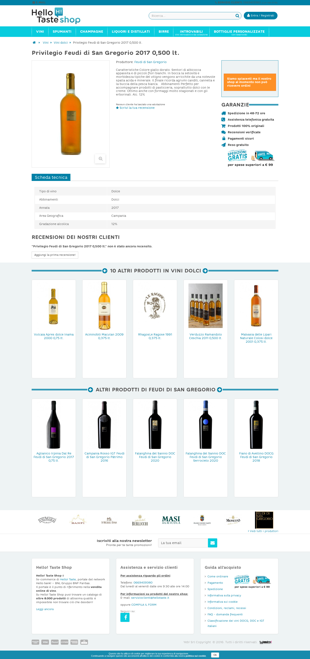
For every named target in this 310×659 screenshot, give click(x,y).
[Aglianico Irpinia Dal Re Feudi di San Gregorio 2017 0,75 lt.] (54, 424)
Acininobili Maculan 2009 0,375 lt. (104, 336)
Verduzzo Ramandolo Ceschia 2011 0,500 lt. (205, 336)
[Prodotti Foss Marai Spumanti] (47, 520)
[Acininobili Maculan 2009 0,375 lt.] (104, 305)
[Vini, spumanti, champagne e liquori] (34, 42)
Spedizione (215, 589)
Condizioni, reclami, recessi (227, 608)
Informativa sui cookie (223, 601)
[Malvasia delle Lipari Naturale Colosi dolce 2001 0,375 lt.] (256, 305)
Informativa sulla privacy (224, 595)
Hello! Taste (68, 579)
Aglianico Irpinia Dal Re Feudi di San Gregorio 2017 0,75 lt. (54, 457)
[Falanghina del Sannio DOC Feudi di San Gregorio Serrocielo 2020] (205, 424)
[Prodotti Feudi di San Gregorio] (264, 520)
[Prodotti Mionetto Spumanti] (233, 520)
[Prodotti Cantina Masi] (171, 520)
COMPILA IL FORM (143, 604)
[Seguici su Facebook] (124, 617)
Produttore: (124, 62)
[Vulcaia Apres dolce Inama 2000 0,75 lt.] (54, 305)
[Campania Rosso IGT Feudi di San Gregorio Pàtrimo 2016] (104, 424)
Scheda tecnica (51, 177)
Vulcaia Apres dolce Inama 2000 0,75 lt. (54, 336)
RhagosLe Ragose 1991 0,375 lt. (155, 336)
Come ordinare (218, 576)
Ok (215, 655)
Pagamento (215, 582)
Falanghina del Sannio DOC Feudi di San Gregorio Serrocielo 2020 (206, 457)
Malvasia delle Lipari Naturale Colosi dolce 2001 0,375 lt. (256, 338)
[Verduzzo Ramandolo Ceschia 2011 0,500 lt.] (205, 305)
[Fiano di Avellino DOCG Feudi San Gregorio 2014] (256, 424)
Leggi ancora (45, 609)
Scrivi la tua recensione (137, 107)
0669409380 (142, 582)
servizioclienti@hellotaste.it (65, 2)
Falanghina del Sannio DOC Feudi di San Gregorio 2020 (155, 457)
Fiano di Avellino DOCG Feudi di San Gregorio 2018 (256, 457)
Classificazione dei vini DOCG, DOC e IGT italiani (236, 623)
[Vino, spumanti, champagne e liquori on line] (60, 15)
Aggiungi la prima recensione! (54, 254)
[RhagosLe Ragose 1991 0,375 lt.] (155, 305)
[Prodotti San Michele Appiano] (109, 520)
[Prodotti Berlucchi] (140, 520)
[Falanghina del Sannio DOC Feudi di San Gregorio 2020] (155, 424)
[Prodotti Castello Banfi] (78, 520)
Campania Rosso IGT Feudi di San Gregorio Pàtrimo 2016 (104, 457)
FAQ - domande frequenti (225, 614)
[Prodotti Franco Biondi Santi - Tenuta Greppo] (202, 520)
